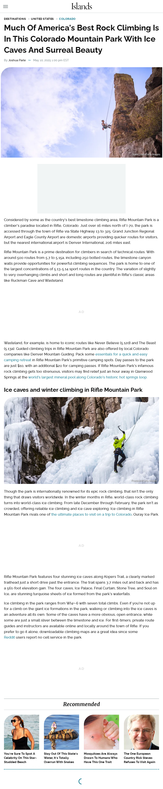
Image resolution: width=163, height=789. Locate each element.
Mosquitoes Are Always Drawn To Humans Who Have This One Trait (100, 758)
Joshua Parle (17, 60)
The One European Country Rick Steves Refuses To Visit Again (139, 758)
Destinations (15, 18)
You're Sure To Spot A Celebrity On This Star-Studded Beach (20, 758)
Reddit (9, 637)
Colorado (67, 18)
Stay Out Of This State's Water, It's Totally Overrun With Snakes (61, 758)
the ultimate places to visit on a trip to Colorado (91, 514)
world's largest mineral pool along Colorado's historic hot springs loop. (87, 377)
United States (42, 18)
